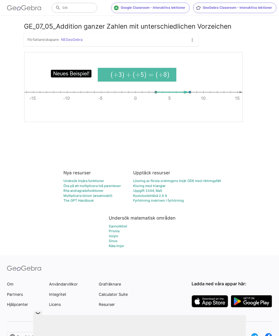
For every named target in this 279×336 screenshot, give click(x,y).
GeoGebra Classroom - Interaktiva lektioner (237, 7)
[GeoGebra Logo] (24, 7)
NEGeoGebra (72, 39)
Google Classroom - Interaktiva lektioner (153, 7)
